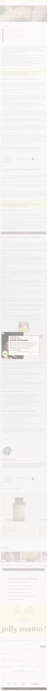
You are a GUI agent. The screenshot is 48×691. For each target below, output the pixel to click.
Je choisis (16, 353)
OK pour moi (31, 353)
